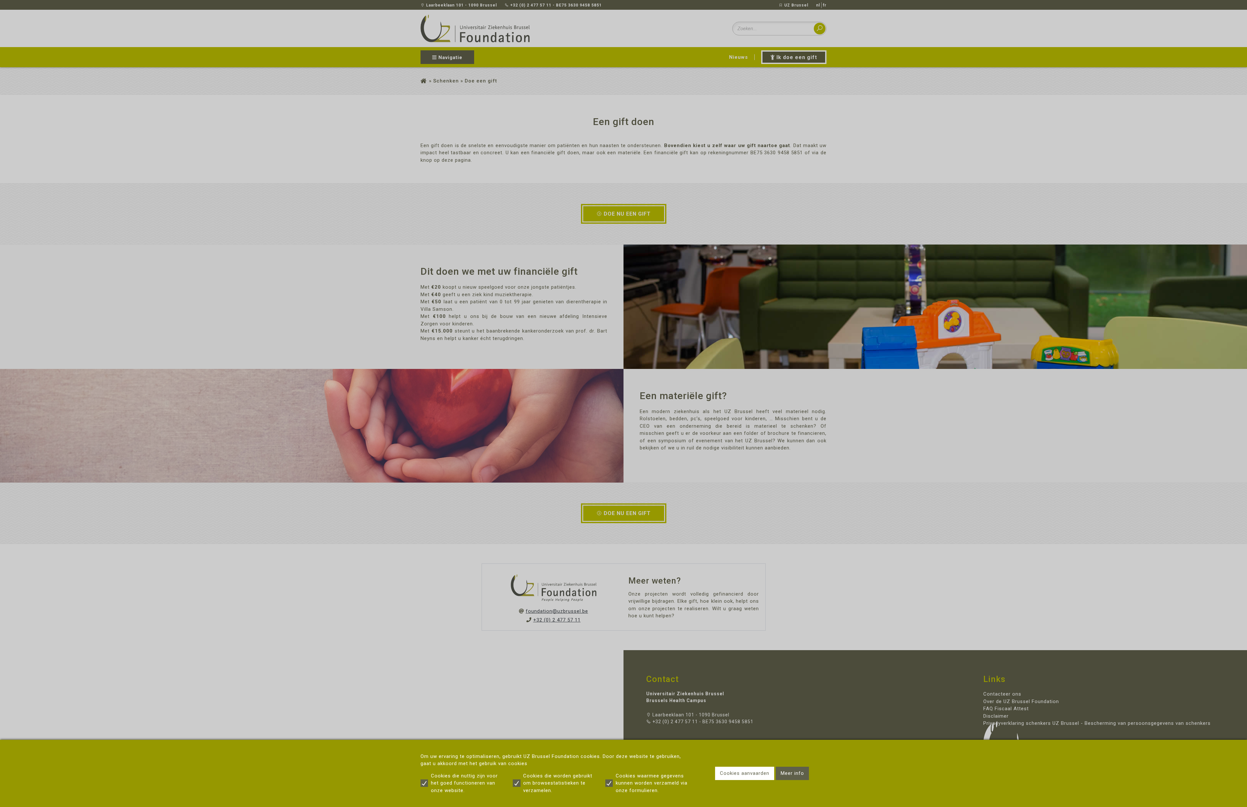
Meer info (792, 773)
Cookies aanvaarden (744, 773)
